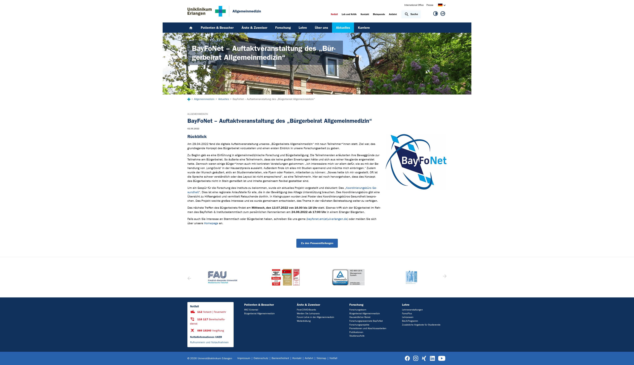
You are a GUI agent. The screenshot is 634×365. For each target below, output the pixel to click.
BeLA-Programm (410, 321)
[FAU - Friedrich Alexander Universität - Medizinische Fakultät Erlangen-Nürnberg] (223, 277)
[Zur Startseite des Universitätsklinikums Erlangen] (207, 11)
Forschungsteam (357, 309)
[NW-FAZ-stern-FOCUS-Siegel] (286, 277)
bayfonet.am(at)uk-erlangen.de (327, 219)
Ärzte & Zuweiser (308, 305)
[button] (444, 277)
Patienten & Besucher (259, 305)
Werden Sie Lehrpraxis (308, 313)
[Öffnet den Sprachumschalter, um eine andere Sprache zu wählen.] (440, 5)
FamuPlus (407, 313)
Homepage (211, 223)
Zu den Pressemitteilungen (317, 243)
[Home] (191, 27)
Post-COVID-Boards (306, 309)
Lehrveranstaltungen (412, 309)
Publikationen (356, 332)
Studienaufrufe (357, 335)
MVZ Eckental (251, 309)
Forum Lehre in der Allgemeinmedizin (315, 317)
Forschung (356, 305)
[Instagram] (415, 358)
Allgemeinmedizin (197, 114)
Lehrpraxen (407, 317)
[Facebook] (407, 358)
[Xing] (424, 358)
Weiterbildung (304, 321)
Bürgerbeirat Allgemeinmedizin (259, 313)
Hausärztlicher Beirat (359, 317)
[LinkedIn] (432, 358)
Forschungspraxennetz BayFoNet (366, 321)
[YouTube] (441, 358)
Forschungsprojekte (359, 324)
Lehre (405, 305)
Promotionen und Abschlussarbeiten (367, 328)
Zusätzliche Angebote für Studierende (421, 324)
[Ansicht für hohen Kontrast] (435, 14)
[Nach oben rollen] (627, 358)
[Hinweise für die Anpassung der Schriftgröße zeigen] (442, 14)
